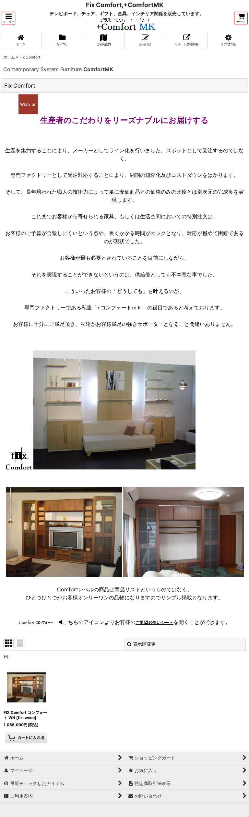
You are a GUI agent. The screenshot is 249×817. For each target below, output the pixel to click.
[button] (8, 18)
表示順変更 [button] (144, 644)
